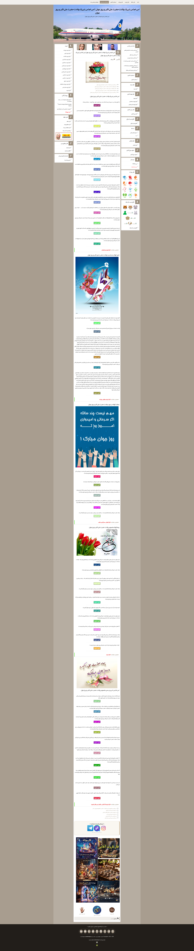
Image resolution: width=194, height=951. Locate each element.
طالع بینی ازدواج (134, 123)
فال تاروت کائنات (66, 56)
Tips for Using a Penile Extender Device (65, 105)
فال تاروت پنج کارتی (66, 69)
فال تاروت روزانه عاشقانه (65, 84)
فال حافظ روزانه (67, 124)
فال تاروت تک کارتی (66, 59)
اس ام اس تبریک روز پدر (132, 58)
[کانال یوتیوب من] (85, 931)
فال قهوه (135, 98)
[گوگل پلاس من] (89, 931)
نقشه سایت (91, 940)
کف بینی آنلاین (134, 114)
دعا (136, 136)
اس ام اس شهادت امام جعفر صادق (110, 812)
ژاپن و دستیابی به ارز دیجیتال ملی (63, 109)
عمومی (112, 919)
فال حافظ (133, 2)
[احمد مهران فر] (113, 47)
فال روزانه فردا (67, 160)
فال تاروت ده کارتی (66, 78)
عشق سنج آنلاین (133, 154)
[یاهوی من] (112, 931)
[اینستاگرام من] (100, 931)
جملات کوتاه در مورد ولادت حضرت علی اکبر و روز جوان (106, 88)
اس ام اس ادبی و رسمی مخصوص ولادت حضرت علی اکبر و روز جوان (103, 92)
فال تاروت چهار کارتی (66, 65)
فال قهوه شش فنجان (133, 104)
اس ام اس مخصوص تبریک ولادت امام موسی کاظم (131, 66)
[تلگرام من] (108, 931)
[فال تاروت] (109, 848)
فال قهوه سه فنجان (133, 101)
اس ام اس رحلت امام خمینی (111, 816)
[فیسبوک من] (104, 931)
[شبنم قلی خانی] (82, 47)
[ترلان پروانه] (97, 47)
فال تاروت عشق (67, 81)
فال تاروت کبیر (67, 53)
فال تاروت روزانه (67, 50)
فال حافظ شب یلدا (66, 127)
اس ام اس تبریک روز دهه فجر (111, 818)
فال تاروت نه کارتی (66, 75)
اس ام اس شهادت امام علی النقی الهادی (131, 51)
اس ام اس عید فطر (133, 55)
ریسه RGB (135, 164)
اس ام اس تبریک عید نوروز (111, 810)
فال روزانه (120, 2)
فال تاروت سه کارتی (66, 62)
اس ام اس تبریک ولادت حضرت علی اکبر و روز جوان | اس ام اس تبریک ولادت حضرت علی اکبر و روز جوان (97, 11)
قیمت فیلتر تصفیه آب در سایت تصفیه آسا (65, 100)
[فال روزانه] (87, 848)
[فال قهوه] (109, 870)
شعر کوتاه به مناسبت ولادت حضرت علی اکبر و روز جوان (106, 86)
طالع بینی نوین (67, 151)
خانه (138, 2)
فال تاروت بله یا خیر (66, 87)
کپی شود (97, 105)
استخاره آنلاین (113, 2)
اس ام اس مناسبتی (104, 2)
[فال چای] (109, 892)
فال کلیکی (135, 145)
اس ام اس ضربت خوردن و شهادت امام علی (130, 62)
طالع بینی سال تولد (133, 228)
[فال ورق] (87, 892)
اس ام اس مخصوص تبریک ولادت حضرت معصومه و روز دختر (105, 808)
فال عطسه (68, 147)
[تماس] (97, 931)
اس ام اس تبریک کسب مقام (131, 70)
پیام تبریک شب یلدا (66, 131)
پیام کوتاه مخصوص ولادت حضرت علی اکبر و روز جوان (106, 90)
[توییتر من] (93, 931)
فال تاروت (127, 2)
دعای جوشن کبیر (133, 132)
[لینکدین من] (81, 931)
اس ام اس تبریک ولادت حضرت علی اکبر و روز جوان (107, 85)
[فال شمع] (87, 870)
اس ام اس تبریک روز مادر (111, 814)
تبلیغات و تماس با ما (94, 2)
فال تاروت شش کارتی (66, 72)
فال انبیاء (135, 89)
